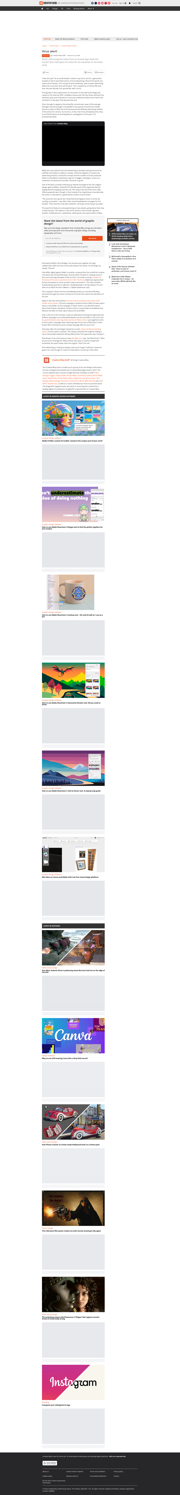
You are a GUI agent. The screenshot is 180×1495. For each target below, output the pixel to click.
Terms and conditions (97, 1471)
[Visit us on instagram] (99, 3)
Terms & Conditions (82, 251)
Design (55, 8)
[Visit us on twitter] (95, 3)
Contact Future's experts (74, 1471)
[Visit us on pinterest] (105, 3)
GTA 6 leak (84, 39)
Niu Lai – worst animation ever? (127, 39)
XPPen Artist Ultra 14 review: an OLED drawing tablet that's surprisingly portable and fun (124, 236)
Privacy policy (118, 1471)
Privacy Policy (96, 251)
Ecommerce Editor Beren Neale (90, 375)
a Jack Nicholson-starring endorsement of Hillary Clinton (66, 320)
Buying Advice (79, 8)
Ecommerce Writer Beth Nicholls (82, 381)
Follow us (89, 72)
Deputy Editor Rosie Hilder (66, 375)
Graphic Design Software (69, 46)
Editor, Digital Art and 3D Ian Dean (81, 378)
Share (47, 72)
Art (48, 8)
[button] (137, 3)
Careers (116, 1476)
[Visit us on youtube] (102, 3)
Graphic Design (54, 46)
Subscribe (115, 3)
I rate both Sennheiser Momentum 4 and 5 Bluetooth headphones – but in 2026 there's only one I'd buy (123, 247)
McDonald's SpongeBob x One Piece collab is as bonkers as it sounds (124, 259)
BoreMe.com (77, 338)
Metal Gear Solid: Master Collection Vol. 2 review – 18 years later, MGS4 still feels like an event (124, 280)
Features (46, 56)
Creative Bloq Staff (59, 55)
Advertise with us (72, 1476)
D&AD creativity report (102, 39)
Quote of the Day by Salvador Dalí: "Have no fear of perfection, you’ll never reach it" (124, 269)
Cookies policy (47, 1476)
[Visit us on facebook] (92, 3)
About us (45, 1471)
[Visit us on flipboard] (109, 3)
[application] (73, 143)
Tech (68, 8)
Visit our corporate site (117, 1456)
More (90, 8)
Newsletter (100, 72)
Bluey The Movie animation (65, 39)
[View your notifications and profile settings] (130, 3)
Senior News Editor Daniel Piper (55, 378)
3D (62, 8)
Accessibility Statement (98, 1476)
